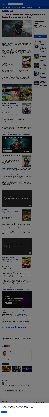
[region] (24, 410)
